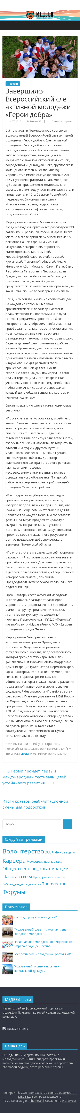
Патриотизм (17, 876)
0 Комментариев (61, 121)
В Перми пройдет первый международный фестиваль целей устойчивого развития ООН (34, 777)
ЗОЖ (49, 852)
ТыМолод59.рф (36, 121)
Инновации (64, 852)
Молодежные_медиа (44, 861)
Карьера (14, 860)
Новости (13, 83)
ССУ (39, 884)
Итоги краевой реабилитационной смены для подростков (35, 804)
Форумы (13, 892)
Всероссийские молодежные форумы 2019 (43, 954)
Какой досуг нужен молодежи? (35, 917)
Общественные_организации (35, 868)
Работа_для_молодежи (19, 884)
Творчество (54, 883)
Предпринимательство (49, 877)
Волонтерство (23, 851)
